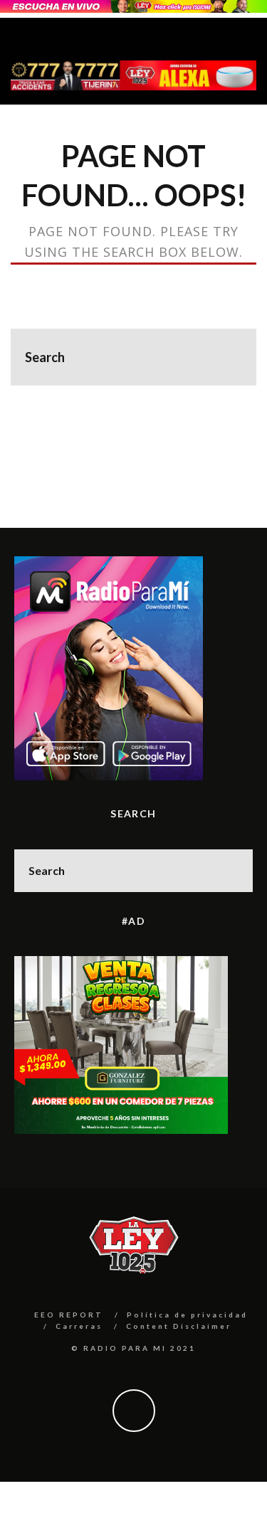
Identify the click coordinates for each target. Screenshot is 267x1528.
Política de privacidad (187, 1314)
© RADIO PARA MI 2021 (133, 1348)
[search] (227, 357)
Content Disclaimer (178, 1326)
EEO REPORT (68, 1314)
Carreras (79, 1326)
